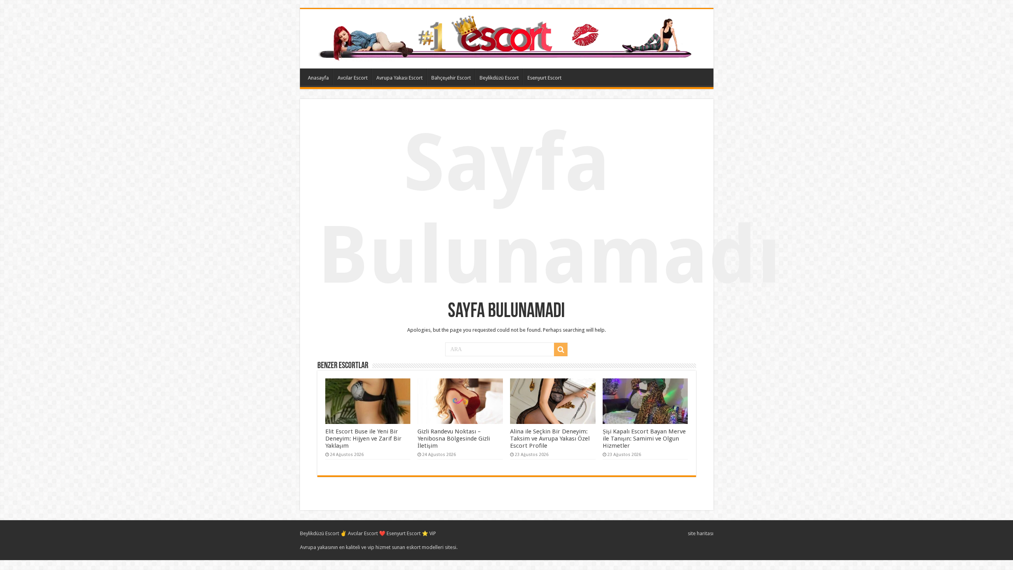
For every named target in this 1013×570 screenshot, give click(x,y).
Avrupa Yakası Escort (399, 78)
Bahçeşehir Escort (451, 78)
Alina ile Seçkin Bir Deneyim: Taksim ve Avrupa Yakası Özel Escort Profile (550, 438)
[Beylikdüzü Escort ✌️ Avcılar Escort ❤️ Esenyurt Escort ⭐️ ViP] (506, 37)
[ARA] (560, 349)
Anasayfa (318, 78)
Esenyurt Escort (544, 78)
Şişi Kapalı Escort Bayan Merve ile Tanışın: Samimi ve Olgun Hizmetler (644, 438)
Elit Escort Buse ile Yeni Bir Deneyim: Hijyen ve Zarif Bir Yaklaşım (363, 438)
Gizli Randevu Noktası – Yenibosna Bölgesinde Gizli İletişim (453, 438)
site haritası (700, 533)
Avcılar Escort (353, 78)
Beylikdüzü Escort (499, 78)
